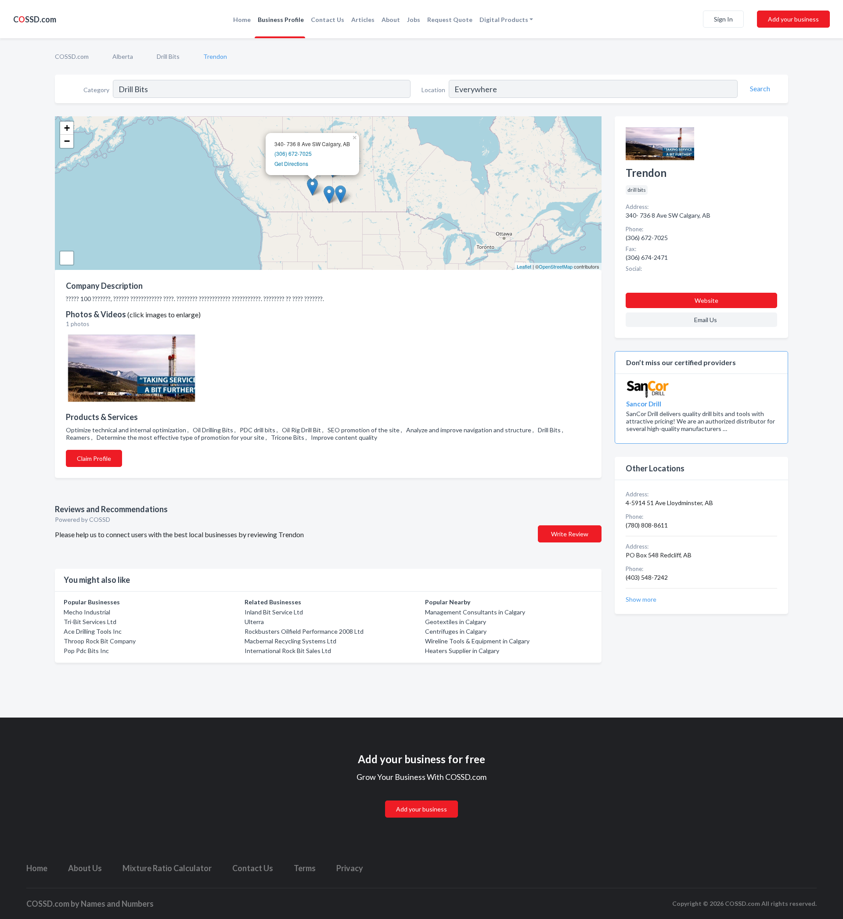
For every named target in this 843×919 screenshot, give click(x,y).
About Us (85, 868)
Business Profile (281, 19)
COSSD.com (72, 56)
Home (242, 19)
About (391, 19)
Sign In (723, 19)
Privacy (349, 868)
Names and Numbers (117, 903)
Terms (305, 868)
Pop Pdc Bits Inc (86, 650)
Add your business (793, 19)
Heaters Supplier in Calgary (462, 650)
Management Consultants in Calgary (475, 612)
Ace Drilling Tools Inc (93, 631)
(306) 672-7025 (293, 153)
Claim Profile (94, 458)
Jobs (413, 19)
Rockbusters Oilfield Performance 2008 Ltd (304, 631)
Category (96, 89)
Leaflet (524, 266)
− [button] (67, 141)
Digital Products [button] (503, 19)
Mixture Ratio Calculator (167, 868)
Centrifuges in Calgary (455, 631)
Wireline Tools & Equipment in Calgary (477, 641)
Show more (641, 599)
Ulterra (254, 621)
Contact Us (327, 19)
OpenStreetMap (556, 266)
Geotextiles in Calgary (455, 621)
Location (433, 89)
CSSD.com (34, 19)
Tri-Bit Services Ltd (90, 621)
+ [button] (67, 127)
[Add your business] (421, 798)
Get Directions (291, 163)
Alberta (122, 56)
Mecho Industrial (87, 612)
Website (706, 300)
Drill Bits (168, 56)
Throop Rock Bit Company (100, 641)
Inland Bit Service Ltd (274, 612)
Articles (363, 19)
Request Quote (449, 19)
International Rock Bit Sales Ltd (288, 650)
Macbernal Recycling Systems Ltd (290, 641)
